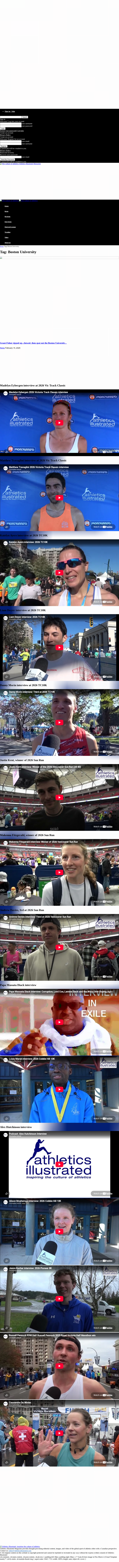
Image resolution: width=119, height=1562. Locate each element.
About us (8, 243)
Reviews (7, 216)
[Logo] (9, 201)
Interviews (8, 222)
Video (6, 237)
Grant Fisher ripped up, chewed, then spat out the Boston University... (33, 343)
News (6, 211)
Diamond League (10, 227)
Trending (7, 232)
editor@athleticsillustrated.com (20, 1551)
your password (26, 126)
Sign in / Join (10, 111)
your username (26, 124)
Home (7, 206)
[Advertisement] (59, 182)
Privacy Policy (5, 135)
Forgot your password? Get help (12, 131)
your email (25, 141)
